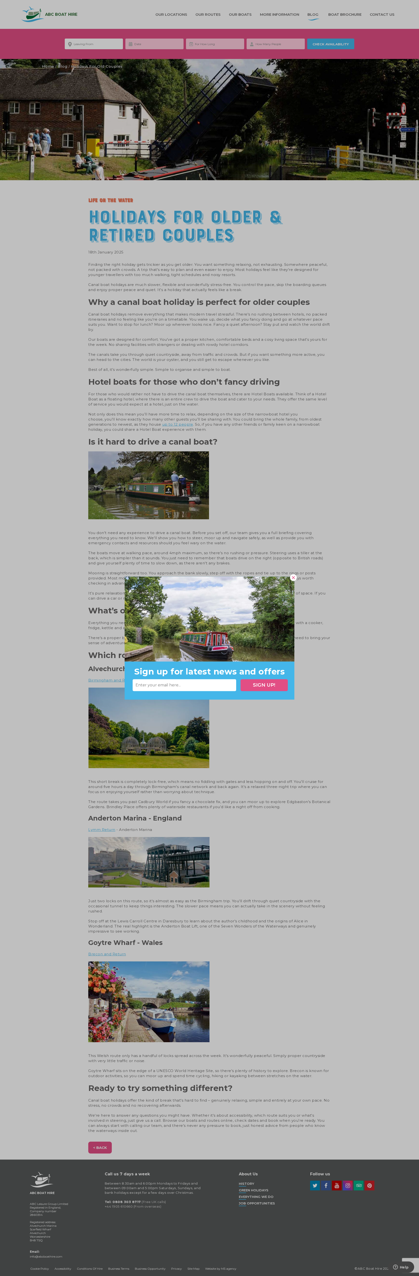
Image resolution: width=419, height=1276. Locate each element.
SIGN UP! (264, 685)
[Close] (293, 577)
